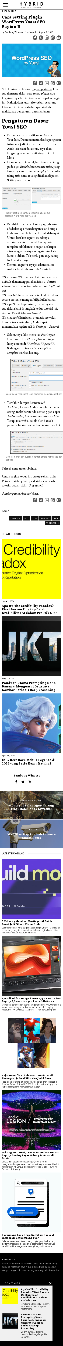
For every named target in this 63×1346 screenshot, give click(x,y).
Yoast (34, 494)
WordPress (52, 523)
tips (35, 518)
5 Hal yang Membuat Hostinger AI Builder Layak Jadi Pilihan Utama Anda (28, 922)
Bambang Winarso (14, 32)
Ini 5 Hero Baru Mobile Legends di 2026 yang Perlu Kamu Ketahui (28, 761)
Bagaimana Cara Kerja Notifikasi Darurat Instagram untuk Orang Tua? (28, 1236)
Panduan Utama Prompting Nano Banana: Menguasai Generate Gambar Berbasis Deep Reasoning (29, 686)
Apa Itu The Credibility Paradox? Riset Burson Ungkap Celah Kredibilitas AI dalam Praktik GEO (29, 609)
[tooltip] (35, 37)
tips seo (45, 518)
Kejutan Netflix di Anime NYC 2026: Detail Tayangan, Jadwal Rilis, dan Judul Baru (27, 1077)
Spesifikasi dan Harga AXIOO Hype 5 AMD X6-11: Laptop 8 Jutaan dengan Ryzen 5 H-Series (31, 1000)
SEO (26, 518)
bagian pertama (42, 89)
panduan (15, 518)
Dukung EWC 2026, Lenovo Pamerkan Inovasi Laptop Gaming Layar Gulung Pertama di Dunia (30, 1155)
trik (56, 518)
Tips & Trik (9, 11)
